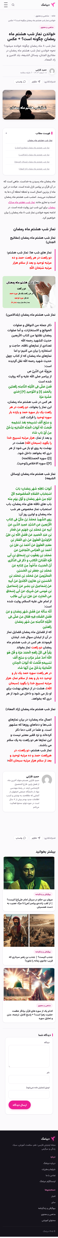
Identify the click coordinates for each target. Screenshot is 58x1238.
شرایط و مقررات (48, 1169)
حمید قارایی (41, 69)
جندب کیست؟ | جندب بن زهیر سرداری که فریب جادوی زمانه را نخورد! (31, 958)
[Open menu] (6, 5)
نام (48, 1072)
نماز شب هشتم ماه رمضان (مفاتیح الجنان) (32, 147)
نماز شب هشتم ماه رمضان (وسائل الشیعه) (32, 161)
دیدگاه (46, 1042)
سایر (53, 1202)
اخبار (53, 1196)
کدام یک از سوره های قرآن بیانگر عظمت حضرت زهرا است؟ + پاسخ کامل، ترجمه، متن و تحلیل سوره (30, 1014)
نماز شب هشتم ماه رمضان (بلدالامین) (34, 154)
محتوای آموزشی (48, 1220)
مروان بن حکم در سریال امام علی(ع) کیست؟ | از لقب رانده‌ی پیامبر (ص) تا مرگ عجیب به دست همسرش (30, 903)
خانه (53, 15)
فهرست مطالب (43, 133)
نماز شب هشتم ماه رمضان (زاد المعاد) (34, 168)
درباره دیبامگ (49, 1163)
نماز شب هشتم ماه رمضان (40, 140)
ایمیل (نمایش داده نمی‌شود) (37, 1087)
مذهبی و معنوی (42, 15)
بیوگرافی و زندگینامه (43, 894)
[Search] (13, 5)
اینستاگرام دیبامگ (47, 1181)
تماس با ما (50, 1175)
